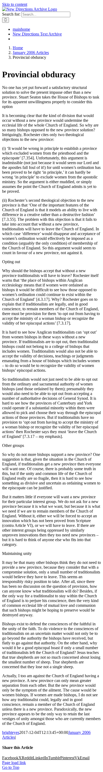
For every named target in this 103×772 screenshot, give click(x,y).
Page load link (14, 762)
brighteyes (10, 732)
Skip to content (14, 4)
